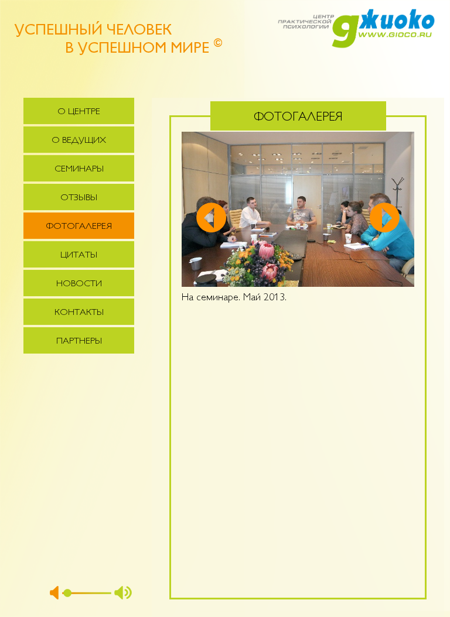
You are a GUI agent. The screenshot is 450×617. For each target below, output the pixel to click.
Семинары (79, 169)
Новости (79, 284)
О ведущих (79, 140)
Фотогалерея (79, 226)
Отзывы (78, 198)
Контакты (79, 313)
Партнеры (79, 341)
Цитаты (78, 255)
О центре (78, 112)
